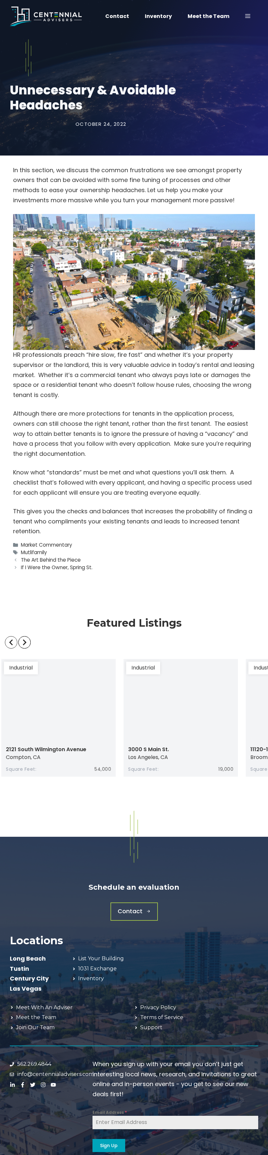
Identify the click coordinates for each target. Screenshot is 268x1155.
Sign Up (109, 1145)
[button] (247, 16)
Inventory (158, 16)
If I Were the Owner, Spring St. (56, 567)
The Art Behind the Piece (51, 559)
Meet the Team (208, 16)
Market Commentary (46, 544)
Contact (117, 16)
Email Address (109, 1112)
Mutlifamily (34, 552)
